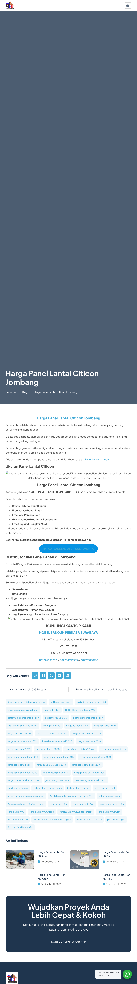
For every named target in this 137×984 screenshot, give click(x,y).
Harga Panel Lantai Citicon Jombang (68, 418)
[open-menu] (127, 5)
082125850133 (89, 660)
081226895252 (48, 660)
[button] (35, 675)
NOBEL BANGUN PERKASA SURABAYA (68, 632)
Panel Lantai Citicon (97, 459)
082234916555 (69, 660)
